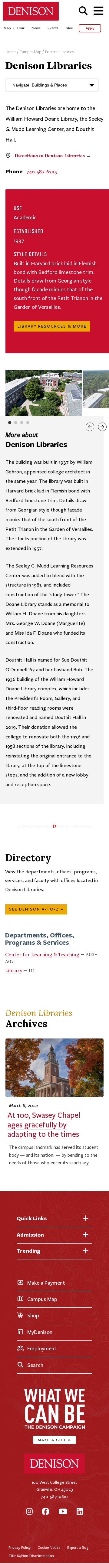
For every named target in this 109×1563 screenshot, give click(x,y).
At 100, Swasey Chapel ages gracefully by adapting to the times (44, 1125)
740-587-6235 (41, 172)
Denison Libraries (59, 52)
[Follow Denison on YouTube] (63, 1512)
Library (13, 970)
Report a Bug (77, 1547)
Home (10, 52)
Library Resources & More (52, 326)
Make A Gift (54, 1439)
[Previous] (90, 426)
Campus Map (30, 52)
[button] (83, 10)
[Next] (102, 426)
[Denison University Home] (54, 1472)
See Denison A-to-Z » (36, 909)
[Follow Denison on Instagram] (29, 1512)
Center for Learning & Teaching (42, 954)
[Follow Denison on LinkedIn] (80, 1512)
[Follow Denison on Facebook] (45, 1512)
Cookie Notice (49, 1547)
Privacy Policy (19, 1547)
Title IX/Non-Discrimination (31, 1555)
